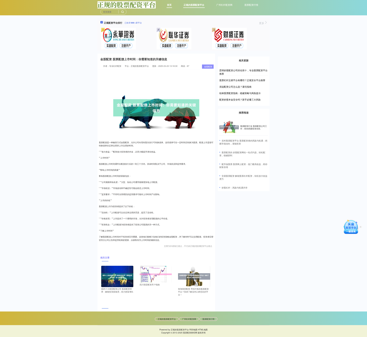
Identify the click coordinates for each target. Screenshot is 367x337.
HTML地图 (203, 329)
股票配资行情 (251, 4)
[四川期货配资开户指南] (156, 273)
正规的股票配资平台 (194, 4)
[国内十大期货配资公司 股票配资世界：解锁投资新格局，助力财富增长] (117, 276)
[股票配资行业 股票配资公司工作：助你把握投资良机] (229, 127)
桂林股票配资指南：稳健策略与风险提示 (240, 93)
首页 (169, 4)
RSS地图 (193, 329)
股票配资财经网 (190, 332)
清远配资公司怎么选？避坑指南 (235, 86)
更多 (262, 23)
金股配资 (208, 66)
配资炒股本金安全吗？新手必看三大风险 (240, 99)
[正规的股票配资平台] (126, 4)
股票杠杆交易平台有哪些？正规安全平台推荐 (242, 80)
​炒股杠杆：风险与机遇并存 (234, 187)
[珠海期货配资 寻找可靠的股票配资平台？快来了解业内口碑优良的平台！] (194, 276)
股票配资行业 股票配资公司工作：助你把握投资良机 (253, 127)
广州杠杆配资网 (224, 4)
